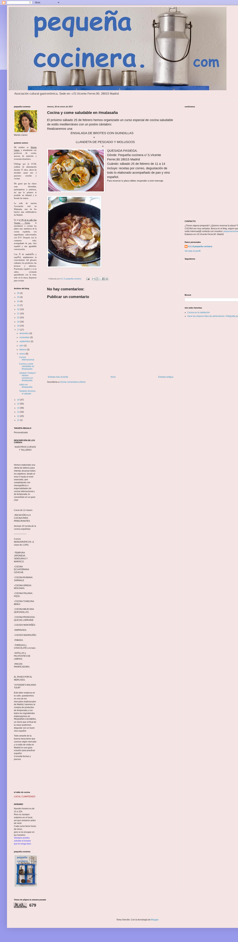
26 (18, 293)
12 (18, 416)
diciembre (24, 333)
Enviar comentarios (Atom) (73, 382)
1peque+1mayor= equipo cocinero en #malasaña (27, 377)
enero (23, 354)
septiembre (25, 341)
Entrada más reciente (58, 377)
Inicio (113, 377)
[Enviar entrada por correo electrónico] (88, 279)
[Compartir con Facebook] (103, 279)
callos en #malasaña (25, 385)
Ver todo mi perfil (193, 251)
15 (18, 404)
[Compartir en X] (100, 279)
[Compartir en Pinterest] (107, 279)
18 (18, 326)
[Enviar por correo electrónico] (93, 279)
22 (18, 309)
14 (18, 408)
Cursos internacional (26, 358)
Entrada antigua (165, 377)
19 (18, 322)
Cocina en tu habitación (198, 312)
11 (18, 420)
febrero (23, 349)
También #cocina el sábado (27, 392)
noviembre (25, 337)
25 (18, 297)
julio (22, 345)
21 (18, 313)
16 (18, 400)
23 (18, 305)
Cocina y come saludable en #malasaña (26, 366)
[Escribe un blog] (97, 279)
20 (18, 317)
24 (18, 301)
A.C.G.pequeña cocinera (200, 246)
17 (18, 330)
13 (18, 412)
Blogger (154, 919)
